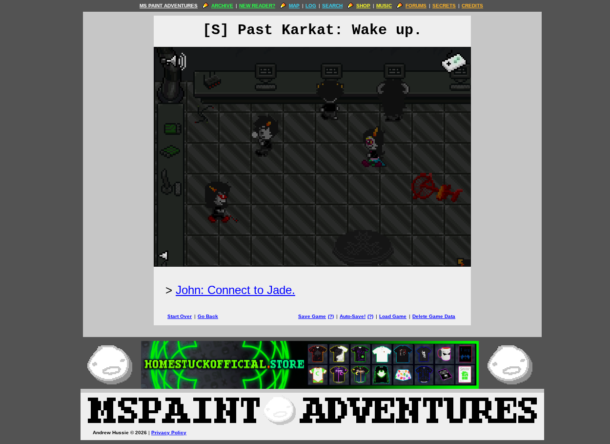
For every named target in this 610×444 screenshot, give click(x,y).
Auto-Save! (353, 316)
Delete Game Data (433, 316)
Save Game (312, 316)
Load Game (393, 316)
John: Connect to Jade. (235, 289)
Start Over (179, 316)
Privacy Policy (168, 432)
